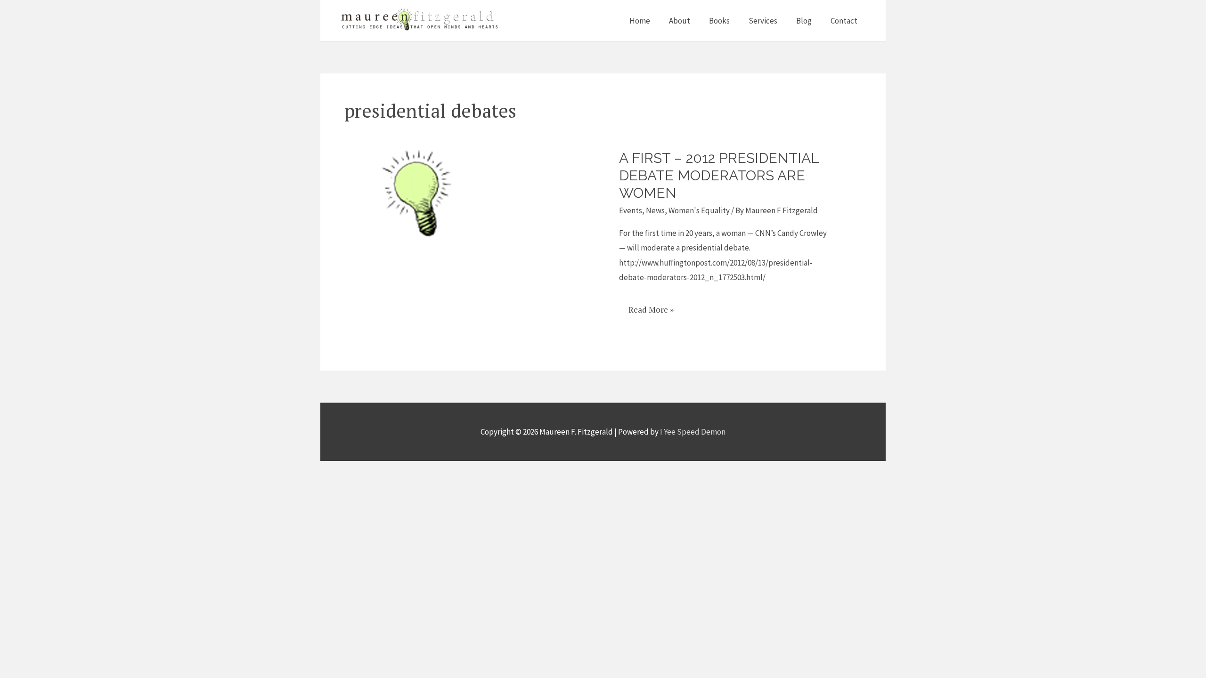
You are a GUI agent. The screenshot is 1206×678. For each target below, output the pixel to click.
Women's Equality (699, 210)
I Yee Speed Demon (692, 432)
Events (630, 210)
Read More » (651, 306)
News (655, 210)
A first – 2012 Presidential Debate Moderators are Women (719, 175)
